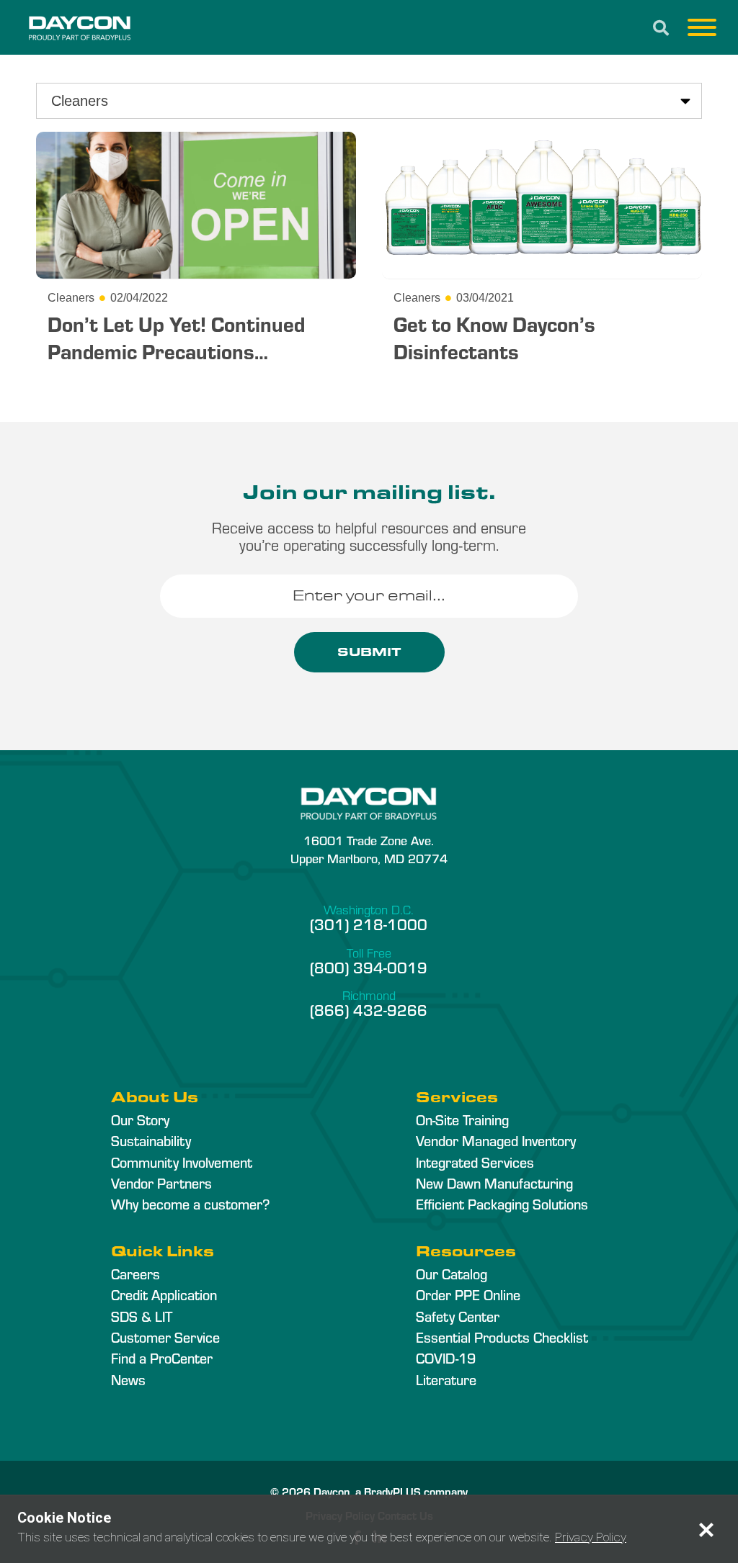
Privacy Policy (590, 1537)
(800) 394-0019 (368, 967)
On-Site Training (462, 1119)
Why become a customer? (190, 1204)
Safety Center (457, 1316)
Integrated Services (475, 1162)
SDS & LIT (141, 1316)
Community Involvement (181, 1162)
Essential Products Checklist (502, 1337)
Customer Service (165, 1337)
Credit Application (164, 1294)
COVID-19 (446, 1358)
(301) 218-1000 (368, 924)
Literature (446, 1379)
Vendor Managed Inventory (496, 1140)
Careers (135, 1274)
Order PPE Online (468, 1294)
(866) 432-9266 (368, 1009)
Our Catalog (451, 1274)
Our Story (140, 1119)
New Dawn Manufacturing (494, 1183)
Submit (369, 652)
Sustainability (151, 1140)
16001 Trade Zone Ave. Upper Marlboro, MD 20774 (369, 849)
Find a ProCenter (162, 1358)
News (128, 1379)
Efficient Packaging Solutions (502, 1204)
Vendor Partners (161, 1183)
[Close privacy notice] (706, 1529)
